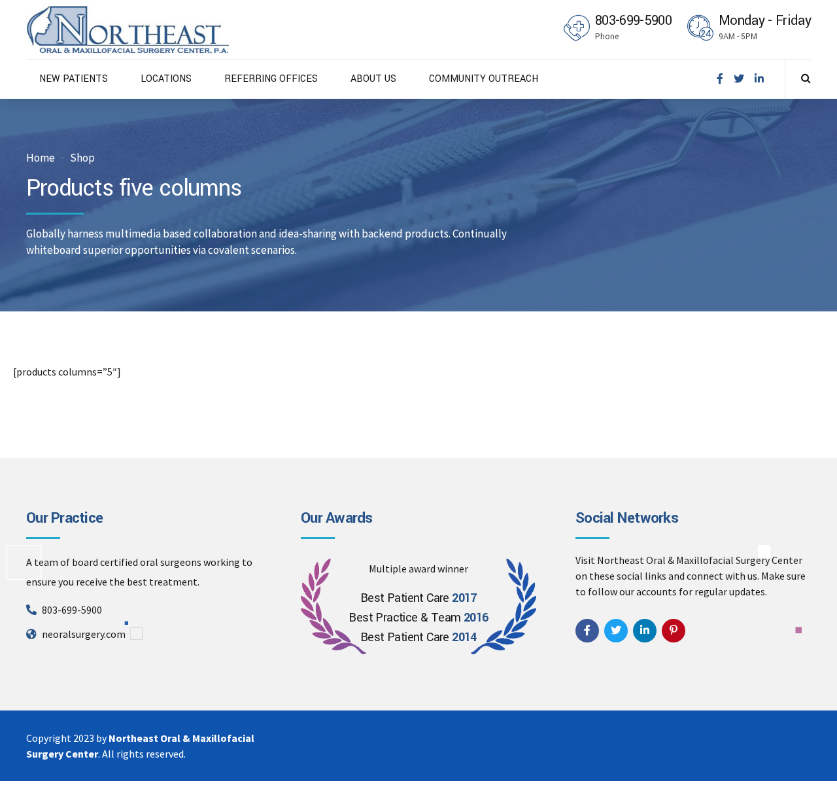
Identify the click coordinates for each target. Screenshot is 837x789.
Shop (82, 158)
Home (40, 158)
